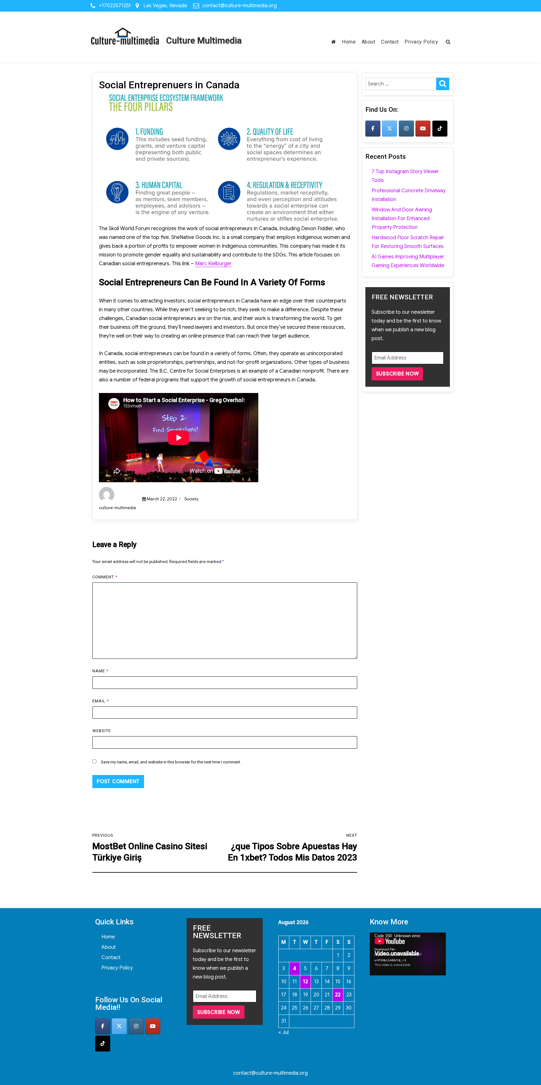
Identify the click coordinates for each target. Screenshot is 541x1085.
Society (191, 499)
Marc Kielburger (213, 264)
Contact (390, 42)
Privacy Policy (421, 42)
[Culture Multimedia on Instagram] (406, 129)
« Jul (283, 1032)
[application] (408, 954)
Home (349, 42)
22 (338, 995)
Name (100, 671)
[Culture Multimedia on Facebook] (372, 129)
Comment (104, 577)
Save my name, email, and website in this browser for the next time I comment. (171, 762)
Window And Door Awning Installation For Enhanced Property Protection (402, 218)
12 (305, 982)
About (368, 42)
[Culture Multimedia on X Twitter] (389, 129)
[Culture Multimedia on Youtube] (422, 129)
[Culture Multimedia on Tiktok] (439, 129)
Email (100, 701)
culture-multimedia (117, 507)
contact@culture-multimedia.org (239, 6)
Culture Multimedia (204, 40)
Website (101, 730)
